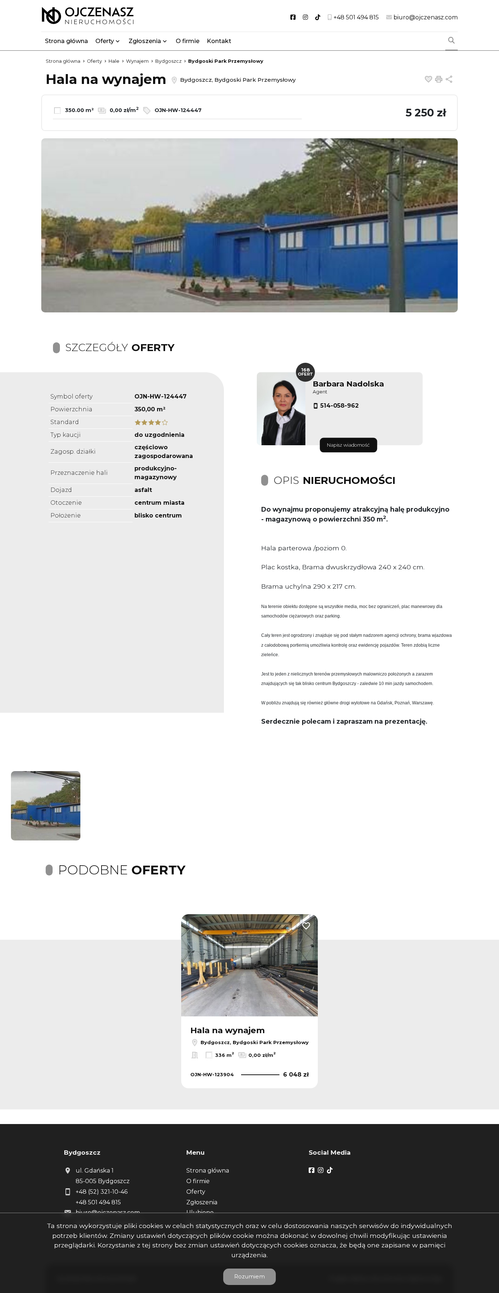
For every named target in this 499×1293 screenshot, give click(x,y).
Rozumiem (249, 1276)
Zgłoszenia (201, 1202)
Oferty (104, 41)
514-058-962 (339, 405)
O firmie (187, 41)
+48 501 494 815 (98, 1202)
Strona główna (66, 41)
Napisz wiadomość (348, 445)
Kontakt (219, 41)
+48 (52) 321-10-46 (101, 1191)
